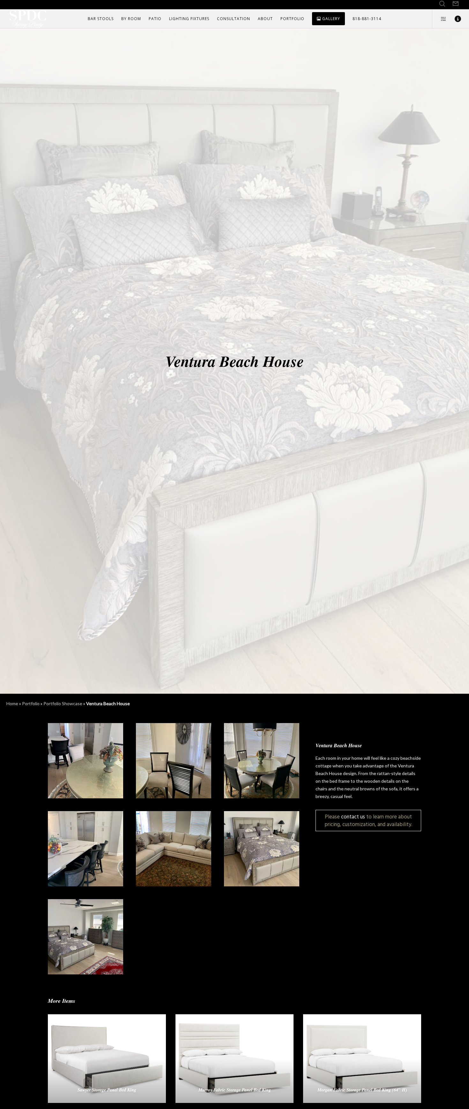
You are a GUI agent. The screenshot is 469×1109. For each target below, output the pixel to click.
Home (12, 703)
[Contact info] (454, 18)
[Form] (455, 4)
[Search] (442, 4)
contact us (353, 816)
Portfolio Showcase (62, 703)
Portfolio (31, 703)
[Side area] (439, 18)
